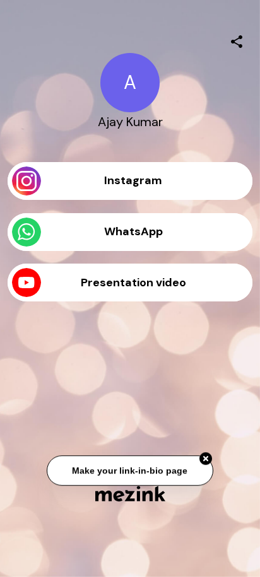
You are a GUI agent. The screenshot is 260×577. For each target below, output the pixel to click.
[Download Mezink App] (130, 493)
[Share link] (236, 39)
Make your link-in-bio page (129, 470)
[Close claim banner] (205, 458)
